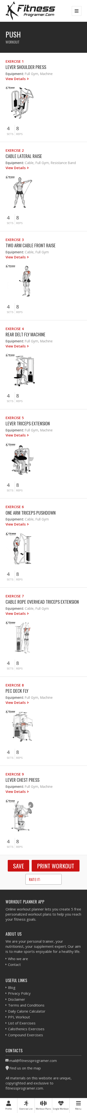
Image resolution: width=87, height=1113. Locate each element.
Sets (10, 134)
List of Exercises (22, 1023)
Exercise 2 (15, 150)
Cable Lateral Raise (24, 156)
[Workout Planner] (30, 11)
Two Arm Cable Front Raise (31, 245)
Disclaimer (16, 999)
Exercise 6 (15, 506)
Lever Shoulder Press (26, 67)
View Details (16, 78)
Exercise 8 (15, 685)
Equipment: (15, 73)
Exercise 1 (15, 61)
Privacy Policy (19, 993)
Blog (11, 987)
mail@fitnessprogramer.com (33, 1060)
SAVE (18, 865)
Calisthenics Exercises (26, 1028)
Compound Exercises (25, 1034)
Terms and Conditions (26, 1005)
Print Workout (55, 865)
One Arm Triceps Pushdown (31, 512)
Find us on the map (25, 1068)
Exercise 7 (15, 596)
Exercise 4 (15, 328)
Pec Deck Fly (17, 690)
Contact (14, 964)
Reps (19, 134)
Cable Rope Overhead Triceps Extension (42, 601)
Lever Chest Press (22, 779)
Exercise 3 (15, 239)
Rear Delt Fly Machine (25, 334)
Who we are (18, 958)
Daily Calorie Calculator (26, 1011)
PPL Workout (19, 1017)
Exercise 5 (15, 417)
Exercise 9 (15, 774)
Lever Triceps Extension (28, 423)
